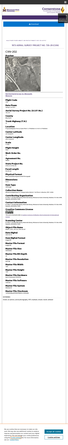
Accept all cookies (53, 431)
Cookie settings (16, 438)
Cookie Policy (14, 440)
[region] (34, 434)
